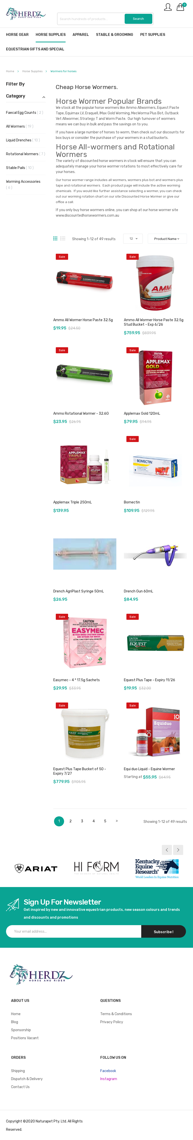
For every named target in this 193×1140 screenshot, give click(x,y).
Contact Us (20, 1087)
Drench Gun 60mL (138, 591)
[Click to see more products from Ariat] (36, 868)
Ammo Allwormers (141, 108)
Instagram (108, 1079)
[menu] (96, 42)
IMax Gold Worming (115, 113)
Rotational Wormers (26, 154)
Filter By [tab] (15, 84)
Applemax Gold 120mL (142, 413)
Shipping (18, 1071)
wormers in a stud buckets (146, 138)
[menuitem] (17, 35)
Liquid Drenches (26, 140)
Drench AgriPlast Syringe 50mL (78, 591)
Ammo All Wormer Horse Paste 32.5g (83, 320)
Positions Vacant (25, 1038)
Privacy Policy (111, 1022)
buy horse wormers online (94, 210)
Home (10, 71)
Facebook (108, 1071)
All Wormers (23, 126)
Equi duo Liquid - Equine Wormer (149, 769)
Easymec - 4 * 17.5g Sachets (76, 680)
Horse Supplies (32, 71)
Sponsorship (21, 1030)
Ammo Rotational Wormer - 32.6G (81, 413)
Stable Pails (24, 167)
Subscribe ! (163, 932)
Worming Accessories (23, 185)
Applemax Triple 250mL (72, 502)
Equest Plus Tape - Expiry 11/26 (149, 680)
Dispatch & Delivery (27, 1079)
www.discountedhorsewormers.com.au (87, 215)
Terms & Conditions (116, 1014)
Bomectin (132, 502)
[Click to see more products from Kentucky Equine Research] (157, 868)
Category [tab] (15, 96)
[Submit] (138, 19)
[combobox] (105, 19)
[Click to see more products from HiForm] (96, 868)
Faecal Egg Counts (26, 112)
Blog (14, 1022)
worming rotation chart (86, 196)
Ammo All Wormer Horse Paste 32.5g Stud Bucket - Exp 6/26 (153, 322)
